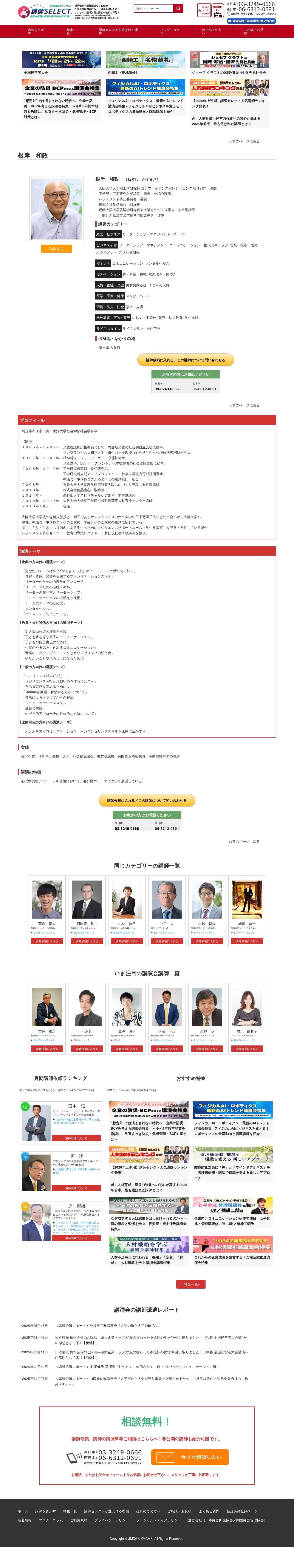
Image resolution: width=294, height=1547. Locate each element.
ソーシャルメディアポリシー (158, 1520)
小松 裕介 (207, 923)
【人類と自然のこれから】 (44, 932)
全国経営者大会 (36, 72)
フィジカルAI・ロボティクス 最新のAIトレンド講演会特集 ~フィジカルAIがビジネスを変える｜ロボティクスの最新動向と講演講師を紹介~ (145, 106)
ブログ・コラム (169, 31)
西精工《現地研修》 (123, 72)
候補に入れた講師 (205, 10)
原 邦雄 (76, 1206)
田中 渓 (76, 1106)
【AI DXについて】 (81, 1040)
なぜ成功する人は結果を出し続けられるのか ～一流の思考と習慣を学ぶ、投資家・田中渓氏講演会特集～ (149, 1223)
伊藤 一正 (167, 1031)
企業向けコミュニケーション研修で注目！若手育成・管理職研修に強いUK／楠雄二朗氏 (232, 1221)
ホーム (23, 1510)
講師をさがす (36, 31)
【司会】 (117, 1040)
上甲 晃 (167, 923)
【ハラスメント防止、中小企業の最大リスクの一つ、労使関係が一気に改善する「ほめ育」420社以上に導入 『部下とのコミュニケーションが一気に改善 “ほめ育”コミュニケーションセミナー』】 (76, 1231)
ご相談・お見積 (253, 31)
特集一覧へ (193, 1284)
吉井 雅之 (47, 1031)
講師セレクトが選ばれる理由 (118, 31)
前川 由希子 (247, 1031)
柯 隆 (79, 1156)
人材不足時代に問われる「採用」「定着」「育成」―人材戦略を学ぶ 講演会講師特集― (147, 1260)
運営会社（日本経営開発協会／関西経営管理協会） (227, 1520)
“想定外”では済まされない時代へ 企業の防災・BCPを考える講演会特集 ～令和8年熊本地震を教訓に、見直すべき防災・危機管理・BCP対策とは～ (61, 108)
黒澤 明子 (127, 1031)
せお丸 (87, 1031)
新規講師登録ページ (242, 1510)
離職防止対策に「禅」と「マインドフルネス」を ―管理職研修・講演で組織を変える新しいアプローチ (232, 1172)
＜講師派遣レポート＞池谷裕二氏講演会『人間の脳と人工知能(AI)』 (107, 1325)
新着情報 (25, 1520)
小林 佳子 (127, 923)
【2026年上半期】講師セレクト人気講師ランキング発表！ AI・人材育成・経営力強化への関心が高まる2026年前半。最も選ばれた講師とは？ (228, 112)
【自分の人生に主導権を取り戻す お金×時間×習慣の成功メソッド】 (76, 1120)
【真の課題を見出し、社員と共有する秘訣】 (92, 932)
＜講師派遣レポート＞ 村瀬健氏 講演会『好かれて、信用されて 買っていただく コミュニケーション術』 (137, 1366)
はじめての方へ (211, 31)
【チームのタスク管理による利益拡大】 (210, 932)
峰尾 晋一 (247, 923)
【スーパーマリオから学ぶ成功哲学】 (249, 932)
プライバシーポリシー (111, 1520)
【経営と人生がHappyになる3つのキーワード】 (174, 1040)
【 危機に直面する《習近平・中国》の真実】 (76, 1170)
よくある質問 (209, 1510)
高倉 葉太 (47, 923)
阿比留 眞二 (87, 923)
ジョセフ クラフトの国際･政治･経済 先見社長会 (229, 72)
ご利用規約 (78, 1520)
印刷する (56, 248)
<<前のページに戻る (244, 141)
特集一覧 (71, 31)
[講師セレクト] (45, 13)
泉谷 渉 (207, 1031)
